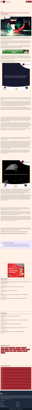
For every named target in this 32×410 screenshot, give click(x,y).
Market (1, 402)
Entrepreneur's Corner (4, 349)
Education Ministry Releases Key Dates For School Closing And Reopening (12, 286)
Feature (11, 349)
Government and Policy (16, 349)
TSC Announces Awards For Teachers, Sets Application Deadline (11, 323)
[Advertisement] (16, 5)
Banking (2, 347)
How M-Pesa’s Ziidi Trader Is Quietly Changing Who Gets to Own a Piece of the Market (14, 294)
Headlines (23, 349)
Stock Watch (25, 351)
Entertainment (23, 347)
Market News (7, 351)
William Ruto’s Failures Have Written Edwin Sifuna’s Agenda (10, 316)
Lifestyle (2, 351)
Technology (3, 352)
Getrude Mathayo (3, 332)
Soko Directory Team (4, 15)
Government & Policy (3, 406)
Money (11, 351)
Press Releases (19, 351)
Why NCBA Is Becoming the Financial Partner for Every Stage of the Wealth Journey (14, 298)
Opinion (15, 351)
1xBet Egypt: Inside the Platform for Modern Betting (9, 290)
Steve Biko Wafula (3, 299)
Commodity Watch (12, 347)
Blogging (6, 347)
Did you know (18, 347)
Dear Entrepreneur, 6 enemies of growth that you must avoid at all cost (15, 233)
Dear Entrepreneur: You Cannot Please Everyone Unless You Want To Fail (16, 231)
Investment (28, 349)
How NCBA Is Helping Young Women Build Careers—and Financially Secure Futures (14, 327)
